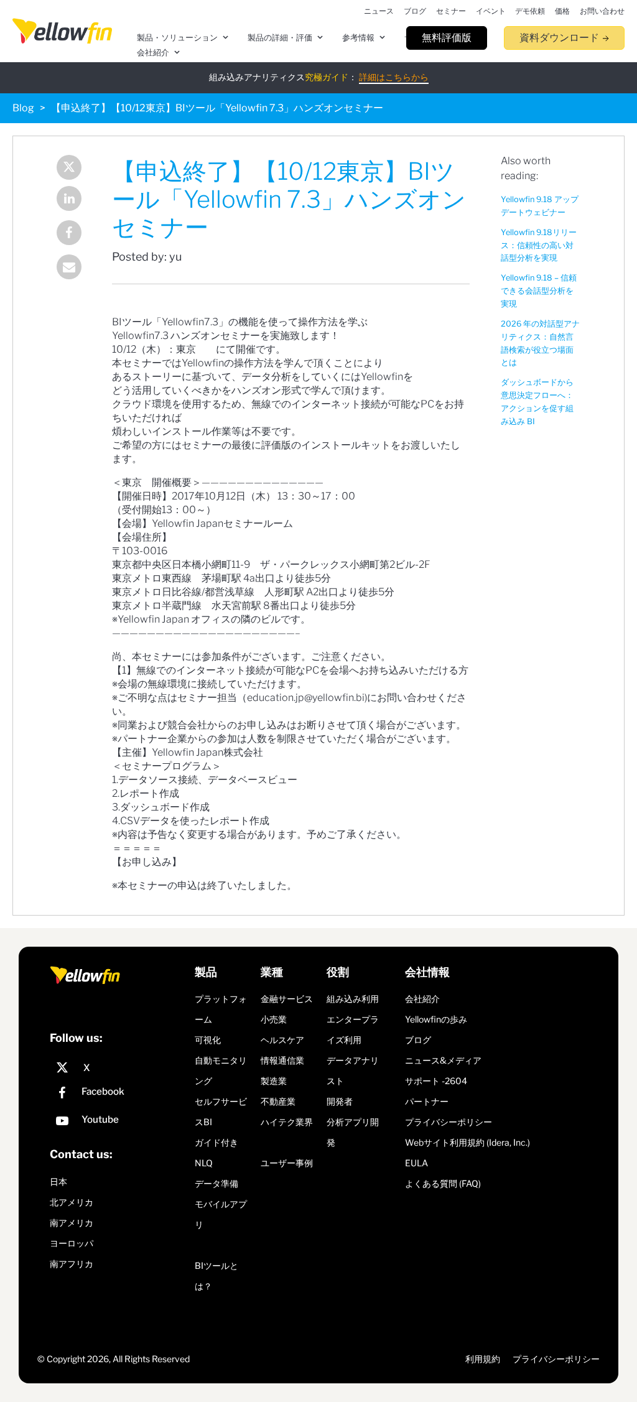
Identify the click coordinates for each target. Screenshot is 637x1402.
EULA (416, 1163)
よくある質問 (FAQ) (443, 1183)
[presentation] (62, 31)
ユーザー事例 (287, 1163)
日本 (58, 1181)
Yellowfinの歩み (436, 1019)
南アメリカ (71, 1222)
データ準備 (216, 1183)
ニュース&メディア (443, 1060)
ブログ (418, 1039)
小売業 (274, 1019)
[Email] (69, 268)
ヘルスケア (282, 1039)
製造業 (274, 1080)
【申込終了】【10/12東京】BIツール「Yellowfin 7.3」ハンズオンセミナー (217, 108)
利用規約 (482, 1358)
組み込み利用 (353, 998)
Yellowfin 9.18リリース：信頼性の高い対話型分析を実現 (539, 245)
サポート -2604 (436, 1080)
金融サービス (287, 998)
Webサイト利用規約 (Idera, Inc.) (467, 1142)
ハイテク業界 (287, 1121)
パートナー (427, 1101)
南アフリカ (71, 1263)
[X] (119, 1068)
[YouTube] (119, 1122)
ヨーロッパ (71, 1243)
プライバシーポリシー (448, 1121)
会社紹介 (422, 998)
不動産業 (278, 1101)
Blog (23, 108)
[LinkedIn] (69, 200)
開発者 (340, 1101)
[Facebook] (69, 234)
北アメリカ (71, 1202)
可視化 (208, 1039)
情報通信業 (282, 1060)
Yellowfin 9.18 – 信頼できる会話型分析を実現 (539, 291)
